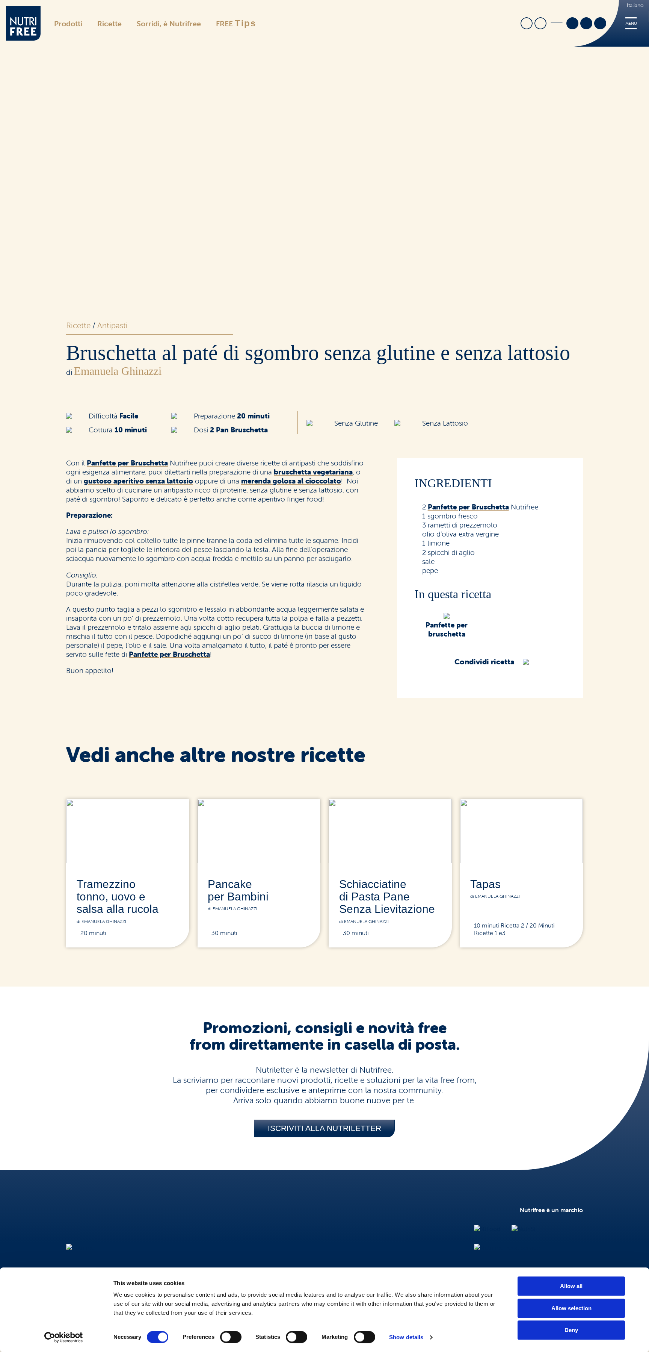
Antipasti (112, 325)
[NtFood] (487, 1228)
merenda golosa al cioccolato (291, 480)
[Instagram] (586, 24)
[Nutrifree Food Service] (507, 1247)
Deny (571, 1330)
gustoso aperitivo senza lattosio (138, 480)
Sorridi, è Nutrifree (169, 23)
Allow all (571, 1286)
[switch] (230, 1337)
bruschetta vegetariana (313, 471)
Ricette (109, 23)
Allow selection (571, 1308)
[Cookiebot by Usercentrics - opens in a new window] (64, 1337)
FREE (236, 23)
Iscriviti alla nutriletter (324, 1128)
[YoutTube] (600, 24)
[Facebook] (572, 24)
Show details (406, 1337)
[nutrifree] (80, 1247)
